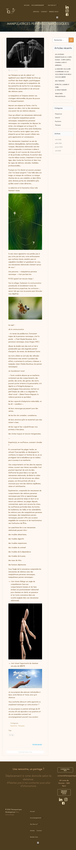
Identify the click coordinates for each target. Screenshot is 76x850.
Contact (44, 11)
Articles (36, 11)
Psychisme (13, 726)
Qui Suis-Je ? (52, 5)
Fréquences (58, 114)
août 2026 (58, 139)
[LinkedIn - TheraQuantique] (67, 7)
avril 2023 (58, 151)
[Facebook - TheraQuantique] (67, 14)
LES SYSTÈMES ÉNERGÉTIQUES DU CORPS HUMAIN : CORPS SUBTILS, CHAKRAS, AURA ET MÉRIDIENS (63, 60)
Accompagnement (37, 5)
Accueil (26, 5)
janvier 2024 (59, 147)
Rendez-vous (53, 11)
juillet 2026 (58, 143)
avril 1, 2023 (14, 70)
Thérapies (21, 726)
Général (57, 118)
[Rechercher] (71, 40)
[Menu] (57, 17)
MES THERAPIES (60, 81)
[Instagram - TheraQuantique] (67, 10)
